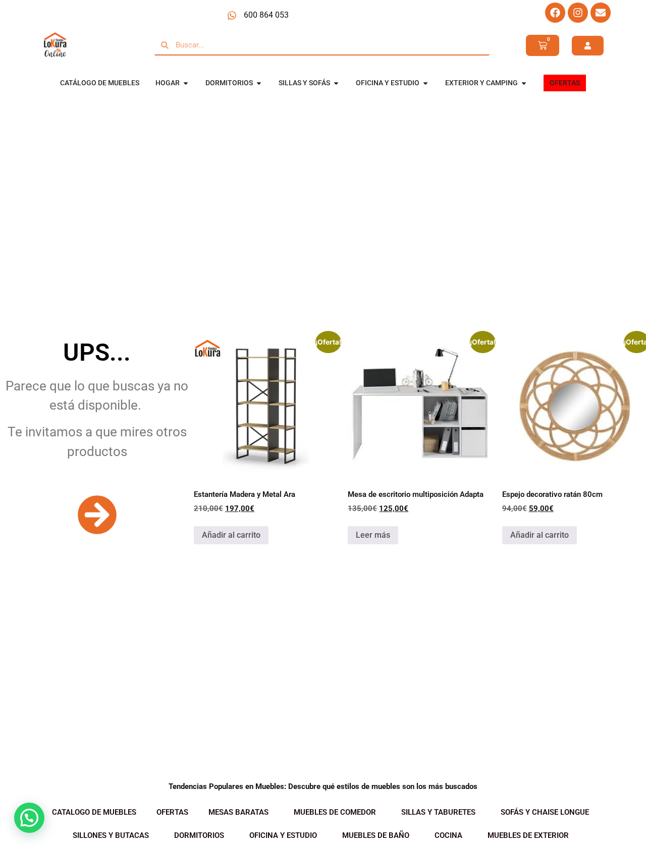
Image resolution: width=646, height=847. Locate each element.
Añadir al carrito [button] (231, 535)
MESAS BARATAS (238, 812)
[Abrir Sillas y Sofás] (336, 83)
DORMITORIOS (199, 835)
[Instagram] (578, 13)
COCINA (448, 835)
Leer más (373, 535)
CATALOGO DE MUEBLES (94, 812)
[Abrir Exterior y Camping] (523, 83)
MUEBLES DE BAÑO (375, 835)
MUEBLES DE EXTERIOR (528, 835)
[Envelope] (600, 13)
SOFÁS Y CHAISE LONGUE (545, 812)
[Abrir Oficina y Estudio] (425, 83)
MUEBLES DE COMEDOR (335, 812)
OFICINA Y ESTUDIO (283, 835)
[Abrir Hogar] (185, 83)
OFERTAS (172, 812)
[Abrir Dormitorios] (258, 83)
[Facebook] (555, 13)
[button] (29, 818)
